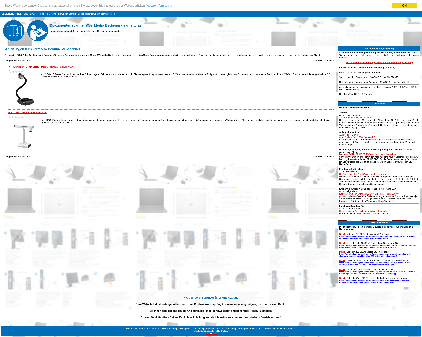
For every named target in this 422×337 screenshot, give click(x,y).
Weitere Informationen (159, 5)
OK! (404, 5)
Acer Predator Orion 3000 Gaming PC (357, 137)
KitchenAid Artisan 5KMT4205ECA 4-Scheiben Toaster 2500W (369, 194)
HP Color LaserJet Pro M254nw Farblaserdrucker (362, 174)
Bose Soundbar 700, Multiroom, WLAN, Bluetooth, (363, 211)
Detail (342, 234)
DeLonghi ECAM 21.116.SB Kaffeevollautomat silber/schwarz (368, 154)
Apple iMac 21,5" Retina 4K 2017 (355, 117)
